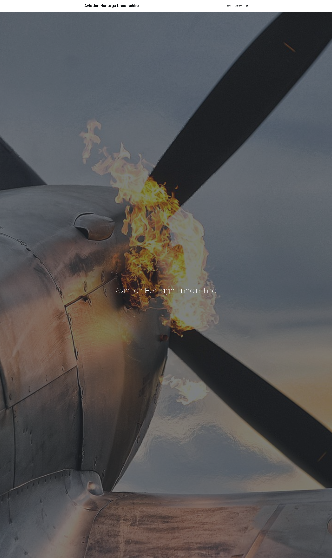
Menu (237, 5)
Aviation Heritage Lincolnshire (111, 5)
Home (228, 5)
